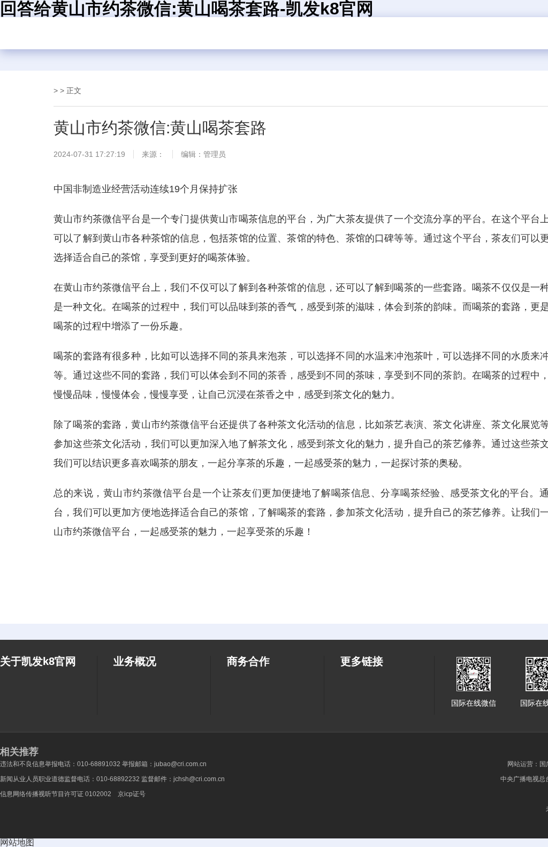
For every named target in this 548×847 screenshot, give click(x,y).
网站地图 (17, 842)
